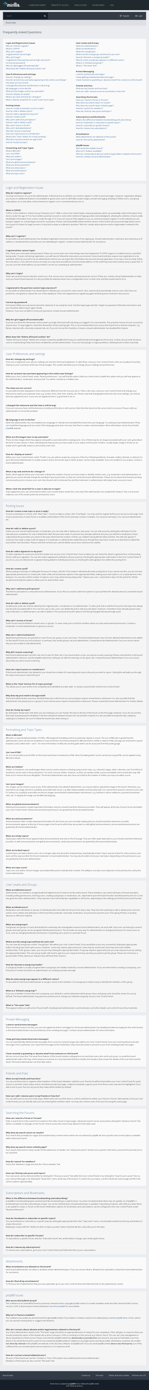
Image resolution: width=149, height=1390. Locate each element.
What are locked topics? (16, 170)
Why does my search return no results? (93, 102)
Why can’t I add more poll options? (21, 119)
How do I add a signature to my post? (22, 114)
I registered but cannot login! (18, 54)
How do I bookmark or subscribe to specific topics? (98, 122)
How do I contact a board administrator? (93, 156)
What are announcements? (18, 165)
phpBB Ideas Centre (125, 1318)
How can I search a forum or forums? (92, 100)
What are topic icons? (15, 173)
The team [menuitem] (99, 1375)
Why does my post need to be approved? (24, 139)
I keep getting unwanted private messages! (95, 77)
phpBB (9, 428)
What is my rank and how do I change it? (23, 97)
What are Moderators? (86, 48)
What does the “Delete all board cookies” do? (26, 68)
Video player (80, 5)
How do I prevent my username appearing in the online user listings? (36, 80)
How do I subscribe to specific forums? (93, 125)
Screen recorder (37, 5)
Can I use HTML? (13, 153)
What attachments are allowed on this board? (96, 136)
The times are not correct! (17, 82)
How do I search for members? (89, 108)
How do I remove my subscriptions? (91, 128)
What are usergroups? (86, 51)
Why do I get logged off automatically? (22, 65)
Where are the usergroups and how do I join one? (98, 54)
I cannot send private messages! (90, 74)
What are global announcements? (21, 162)
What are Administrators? (87, 46)
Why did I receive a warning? (18, 131)
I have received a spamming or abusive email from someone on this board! (109, 80)
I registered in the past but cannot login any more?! (28, 60)
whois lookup (52, 1335)
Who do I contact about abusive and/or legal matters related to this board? (109, 154)
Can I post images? (14, 159)
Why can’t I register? (14, 51)
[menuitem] (139, 16)
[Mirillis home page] (12, 4)
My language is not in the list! (18, 88)
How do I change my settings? (19, 77)
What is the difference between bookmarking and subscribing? (103, 119)
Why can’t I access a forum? (18, 125)
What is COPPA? (13, 48)
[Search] (44, 16)
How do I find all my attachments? (90, 139)
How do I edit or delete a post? (19, 111)
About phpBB (59, 1306)
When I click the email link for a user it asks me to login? (30, 99)
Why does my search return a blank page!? (95, 105)
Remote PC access (60, 5)
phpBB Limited (79, 1303)
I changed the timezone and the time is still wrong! (28, 85)
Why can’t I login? (13, 57)
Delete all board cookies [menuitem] (119, 1375)
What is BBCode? (13, 151)
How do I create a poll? (16, 116)
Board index (98, 5)
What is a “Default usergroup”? (89, 63)
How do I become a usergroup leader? (93, 57)
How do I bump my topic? (17, 142)
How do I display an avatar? (18, 94)
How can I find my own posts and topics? (93, 111)
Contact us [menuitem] (85, 1375)
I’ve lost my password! (15, 63)
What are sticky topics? (16, 168)
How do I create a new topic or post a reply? (25, 108)
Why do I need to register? (17, 46)
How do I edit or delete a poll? (19, 122)
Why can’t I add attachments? (18, 128)
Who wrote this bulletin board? (89, 148)
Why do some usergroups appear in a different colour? (100, 60)
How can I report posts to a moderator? (23, 133)
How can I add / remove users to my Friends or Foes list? (100, 91)
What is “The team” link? (86, 65)
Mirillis (52, 1384)
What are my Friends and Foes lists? (92, 88)
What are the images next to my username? (25, 91)
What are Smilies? (14, 156)
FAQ (112, 5)
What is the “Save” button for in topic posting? (26, 136)
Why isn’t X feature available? (89, 151)
